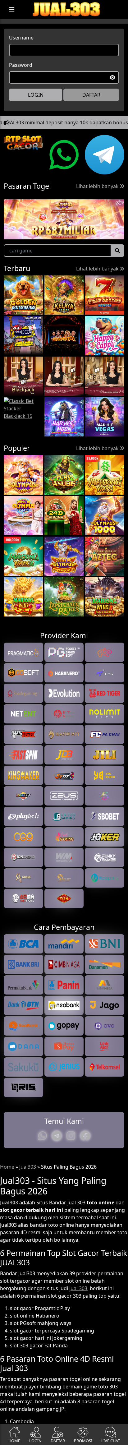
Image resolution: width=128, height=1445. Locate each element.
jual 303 (78, 1288)
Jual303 (27, 1166)
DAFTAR (91, 94)
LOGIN (35, 94)
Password (20, 65)
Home (7, 1166)
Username (21, 37)
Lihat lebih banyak (98, 186)
